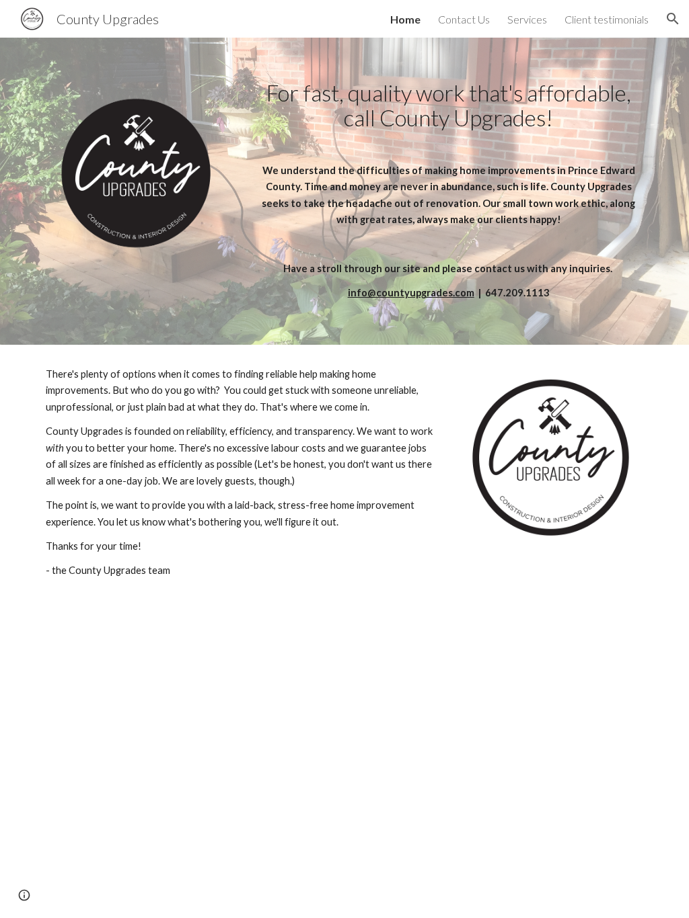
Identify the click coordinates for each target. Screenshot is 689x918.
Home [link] (405, 19)
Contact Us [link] (464, 19)
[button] (673, 19)
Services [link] (527, 19)
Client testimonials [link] (607, 19)
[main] (448, 191)
